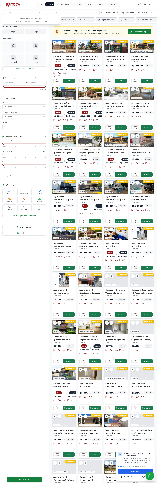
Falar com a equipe (142, 31)
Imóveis (50, 4)
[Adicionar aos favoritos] (59, 43)
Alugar (36, 31)
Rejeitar (144, 477)
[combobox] (24, 13)
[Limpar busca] (44, 13)
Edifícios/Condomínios (9, 112)
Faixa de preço (10, 78)
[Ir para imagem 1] (113, 51)
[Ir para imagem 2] (115, 51)
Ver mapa (130, 13)
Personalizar (128, 477)
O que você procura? (10, 26)
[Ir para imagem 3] (116, 51)
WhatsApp (69, 81)
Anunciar (77, 4)
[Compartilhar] (55, 43)
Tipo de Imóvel (7, 38)
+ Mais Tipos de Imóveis (24, 68)
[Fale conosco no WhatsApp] (150, 476)
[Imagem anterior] (55, 47)
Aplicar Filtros (24, 479)
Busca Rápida (64, 4)
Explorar (90, 4)
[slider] (4, 87)
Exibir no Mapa (26, 233)
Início (41, 4)
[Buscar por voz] (40, 13)
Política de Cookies (124, 467)
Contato (102, 4)
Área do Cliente (145, 4)
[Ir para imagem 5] (67, 51)
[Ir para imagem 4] (65, 51)
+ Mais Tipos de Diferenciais (24, 215)
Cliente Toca (113, 4)
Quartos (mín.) (7, 141)
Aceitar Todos (135, 471)
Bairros (4, 102)
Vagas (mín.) (6, 162)
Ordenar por (147, 13)
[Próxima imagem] (73, 47)
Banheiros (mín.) (7, 151)
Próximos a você (26, 227)
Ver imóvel (57, 81)
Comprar (13, 31)
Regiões (4, 122)
